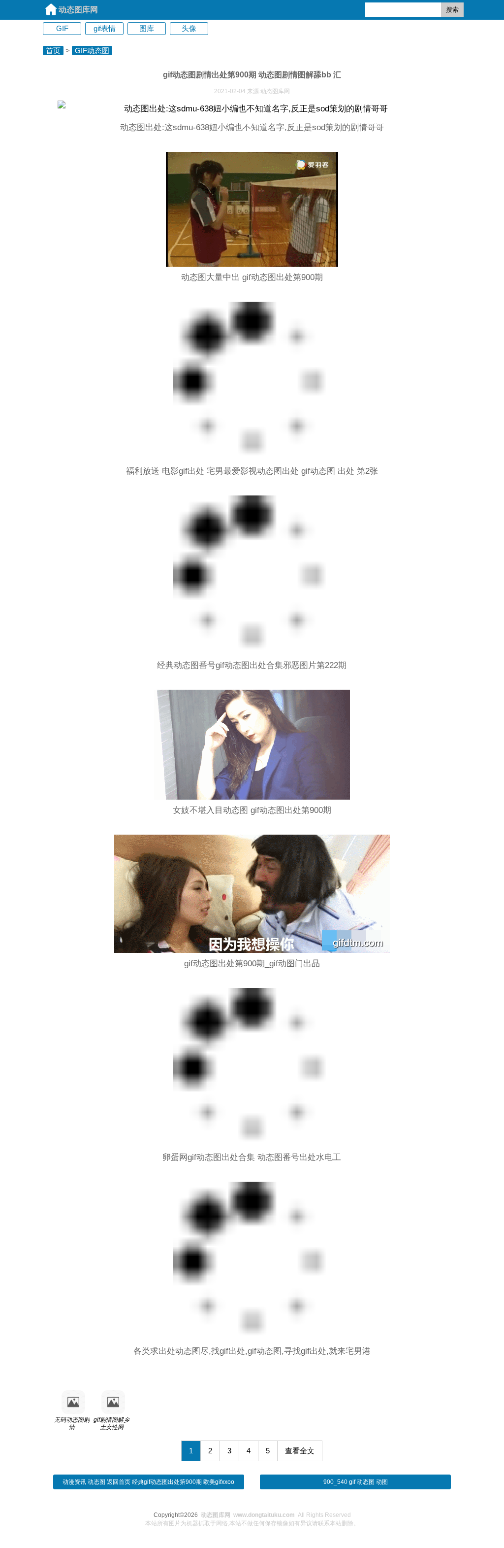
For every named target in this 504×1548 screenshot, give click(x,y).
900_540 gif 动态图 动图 (355, 1481)
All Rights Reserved (276, 1515)
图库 (146, 28)
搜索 (452, 9)
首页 (53, 50)
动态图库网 (78, 9)
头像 (189, 28)
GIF (62, 28)
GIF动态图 (92, 50)
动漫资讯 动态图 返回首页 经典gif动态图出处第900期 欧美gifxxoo (148, 1481)
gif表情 (105, 28)
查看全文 (300, 1450)
